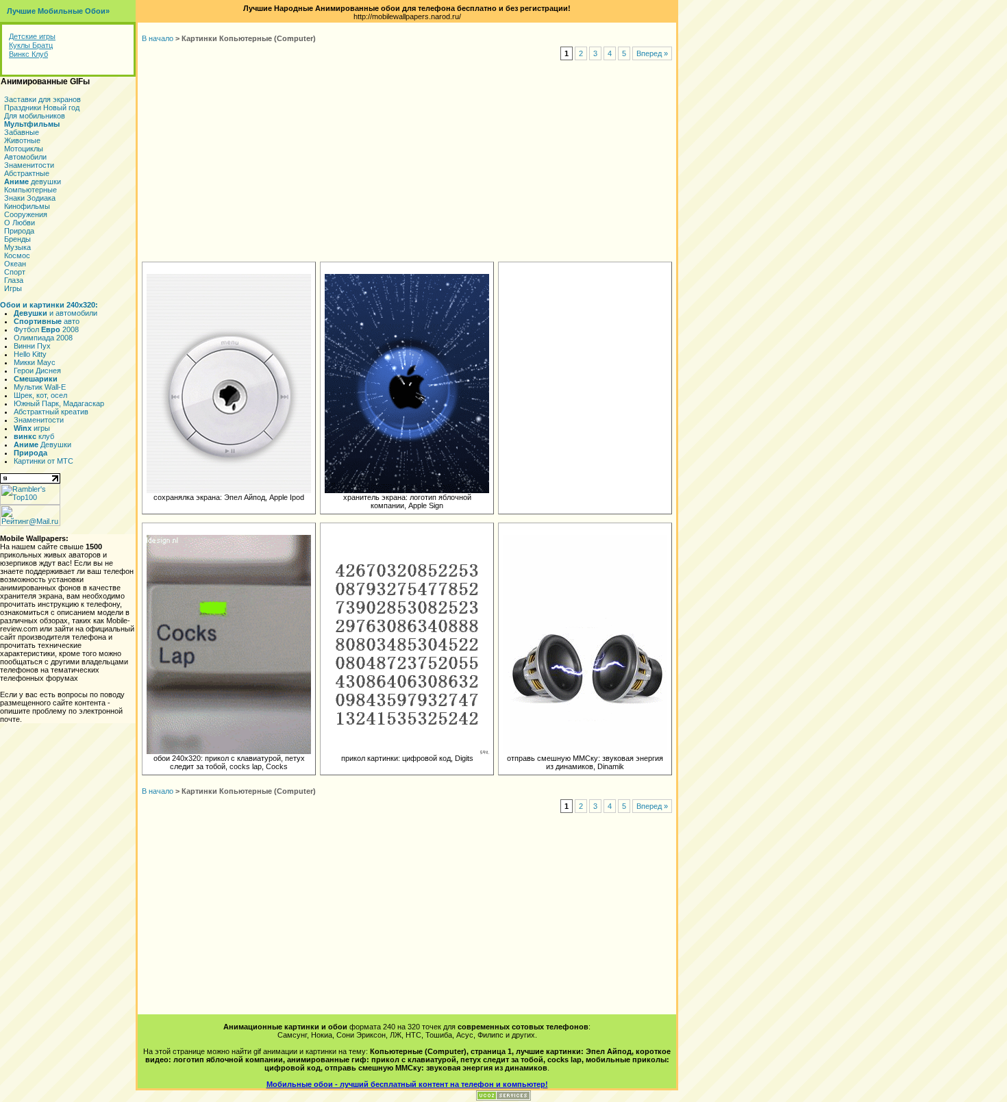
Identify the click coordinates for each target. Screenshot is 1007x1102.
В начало (157, 38)
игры (32, 428)
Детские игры (32, 36)
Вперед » (652, 53)
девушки (32, 181)
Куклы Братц (31, 45)
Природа (19, 231)
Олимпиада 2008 (43, 338)
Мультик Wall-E (40, 387)
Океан (15, 264)
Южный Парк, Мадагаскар (59, 403)
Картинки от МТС (43, 461)
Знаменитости (29, 165)
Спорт (14, 272)
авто (46, 321)
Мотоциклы (23, 149)
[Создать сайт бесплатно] (503, 1098)
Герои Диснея (37, 370)
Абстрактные (26, 173)
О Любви (19, 222)
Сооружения (25, 214)
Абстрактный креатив (51, 412)
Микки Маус (34, 362)
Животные (22, 140)
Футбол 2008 (46, 329)
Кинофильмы (27, 206)
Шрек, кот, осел (40, 395)
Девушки (42, 444)
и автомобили (55, 313)
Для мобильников (34, 116)
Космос (17, 255)
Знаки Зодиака (29, 198)
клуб (34, 436)
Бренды (17, 239)
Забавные (21, 132)
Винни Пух (32, 346)
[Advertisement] (407, 162)
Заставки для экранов (42, 99)
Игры (13, 288)
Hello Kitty (30, 354)
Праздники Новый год (41, 107)
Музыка (17, 247)
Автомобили (25, 157)
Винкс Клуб (28, 54)
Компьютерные (30, 190)
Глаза (13, 280)
